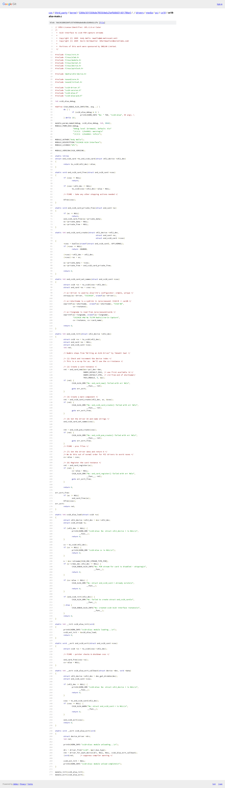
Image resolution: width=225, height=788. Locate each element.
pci (156, 12)
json (220, 784)
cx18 (163, 12)
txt (214, 784)
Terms (30, 784)
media (149, 12)
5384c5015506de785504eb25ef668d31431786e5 (105, 12)
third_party (61, 12)
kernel (73, 12)
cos (50, 12)
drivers (140, 12)
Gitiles (15, 784)
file (102, 22)
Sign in (219, 4)
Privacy (23, 784)
